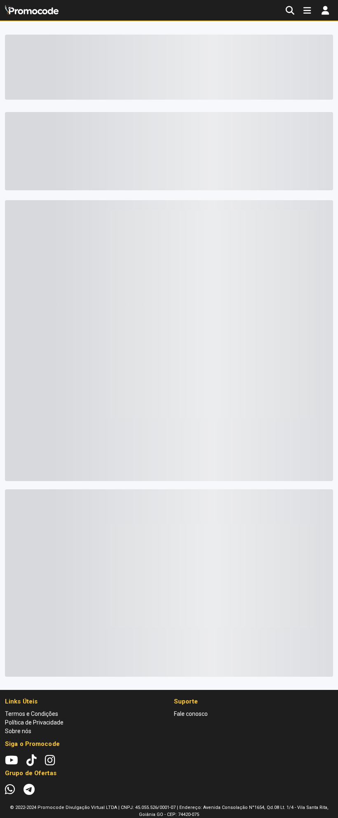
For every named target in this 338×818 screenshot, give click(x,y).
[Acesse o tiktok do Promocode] (35, 760)
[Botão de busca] (290, 10)
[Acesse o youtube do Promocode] (15, 760)
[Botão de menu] (307, 10)
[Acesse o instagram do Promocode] (50, 760)
